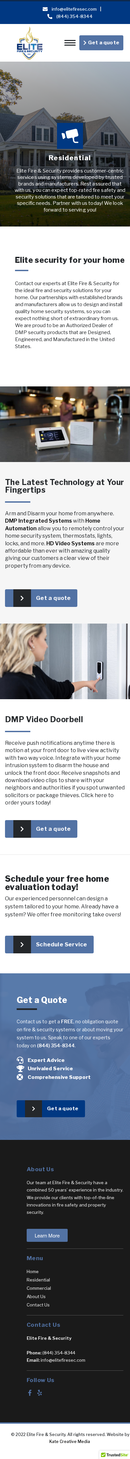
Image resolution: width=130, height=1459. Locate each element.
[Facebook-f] (30, 1393)
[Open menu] (70, 43)
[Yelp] (40, 1393)
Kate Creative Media (70, 1441)
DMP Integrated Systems (38, 521)
